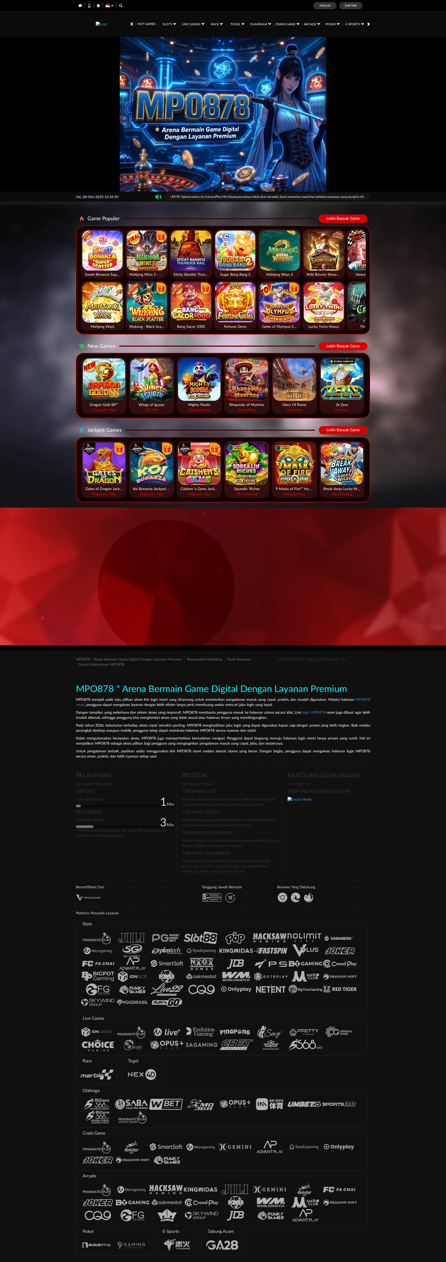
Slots (168, 24)
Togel (235, 24)
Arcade (310, 24)
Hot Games (146, 24)
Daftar (351, 5)
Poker (331, 24)
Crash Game (285, 24)
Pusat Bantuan (239, 659)
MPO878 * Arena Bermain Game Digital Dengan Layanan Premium (129, 659)
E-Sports (353, 24)
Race (215, 24)
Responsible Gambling (204, 659)
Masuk (325, 5)
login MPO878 (313, 712)
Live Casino (191, 24)
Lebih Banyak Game (343, 219)
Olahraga (259, 24)
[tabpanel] (223, 114)
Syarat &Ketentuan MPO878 (101, 664)
